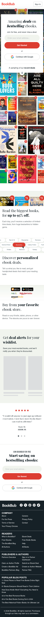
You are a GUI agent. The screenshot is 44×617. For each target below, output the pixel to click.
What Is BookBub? (9, 536)
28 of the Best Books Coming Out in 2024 (17, 599)
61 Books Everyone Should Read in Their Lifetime (20, 586)
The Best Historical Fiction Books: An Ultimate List (20, 602)
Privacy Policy (27, 519)
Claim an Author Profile (10, 563)
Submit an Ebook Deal (30, 563)
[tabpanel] (22, 420)
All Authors (6, 547)
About (4, 516)
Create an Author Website (32, 566)
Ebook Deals (27, 536)
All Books (25, 547)
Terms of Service (8, 522)
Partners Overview (9, 557)
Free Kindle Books (29, 540)
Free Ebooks (6, 540)
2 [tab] (22, 436)
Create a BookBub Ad (10, 566)
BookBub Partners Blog (10, 570)
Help (23, 543)
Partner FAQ (26, 570)
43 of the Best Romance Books (13, 595)
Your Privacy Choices (10, 526)
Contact (25, 522)
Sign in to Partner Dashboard (28, 558)
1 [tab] (19, 436)
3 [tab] (25, 436)
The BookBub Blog (9, 543)
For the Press (7, 519)
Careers (25, 516)
